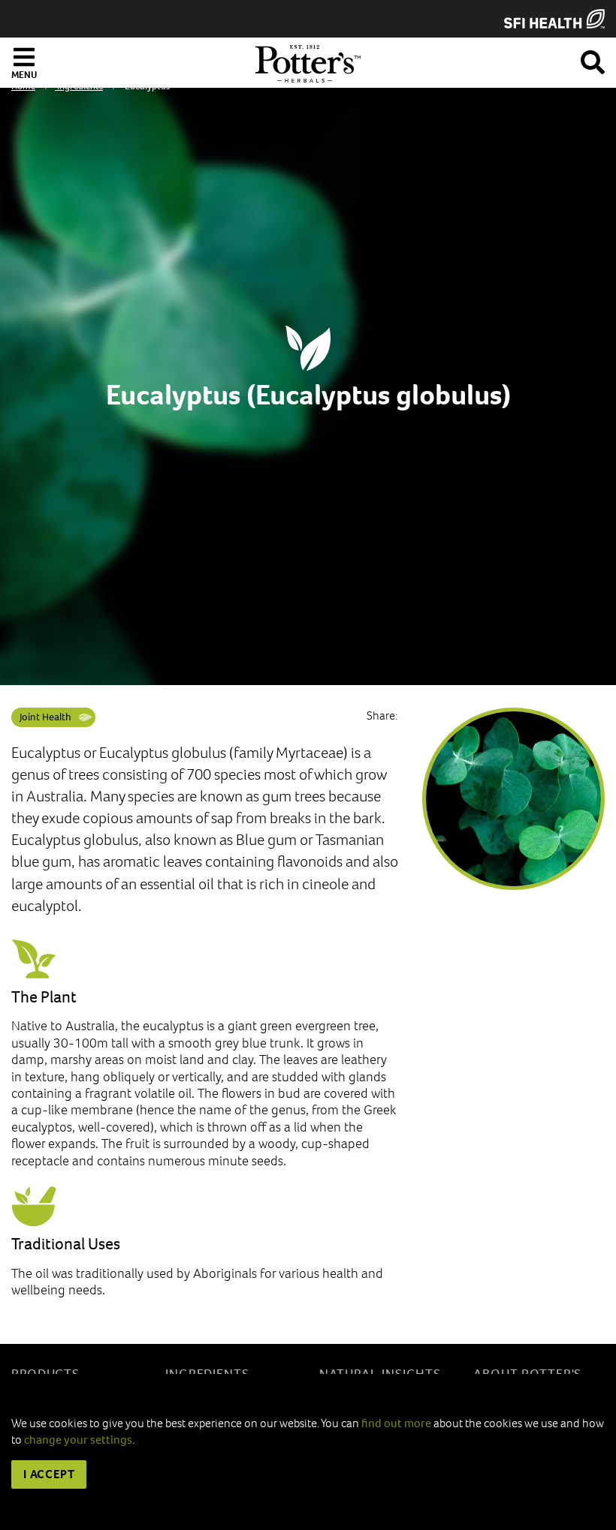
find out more (396, 1423)
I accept (48, 1474)
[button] (593, 59)
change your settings (78, 1439)
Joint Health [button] (45, 717)
